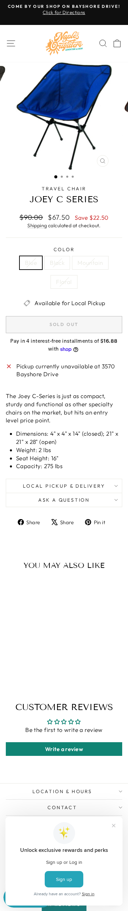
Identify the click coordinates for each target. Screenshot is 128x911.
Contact (62, 807)
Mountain (90, 262)
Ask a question (64, 500)
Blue (31, 262)
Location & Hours (62, 791)
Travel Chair (64, 189)
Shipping (37, 225)
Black (57, 262)
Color (64, 249)
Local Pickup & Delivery (64, 486)
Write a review (64, 749)
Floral (64, 281)
